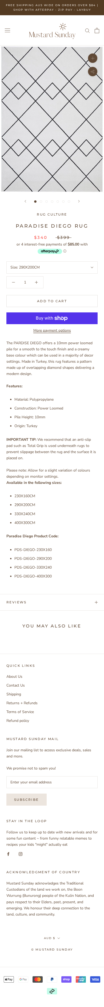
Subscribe (26, 800)
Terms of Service (20, 711)
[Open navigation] (7, 30)
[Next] (79, 201)
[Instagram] (20, 854)
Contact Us (15, 685)
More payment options (52, 330)
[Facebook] (8, 854)
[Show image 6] (63, 201)
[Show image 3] (46, 201)
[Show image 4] (52, 201)
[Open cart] (97, 30)
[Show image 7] (69, 201)
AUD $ (49, 938)
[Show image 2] (41, 201)
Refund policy (17, 720)
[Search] (87, 30)
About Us (14, 676)
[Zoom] (92, 58)
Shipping (13, 694)
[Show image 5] (58, 201)
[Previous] (25, 201)
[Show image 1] (35, 201)
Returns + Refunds (22, 703)
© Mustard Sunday (52, 949)
